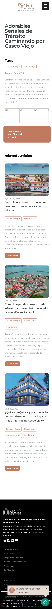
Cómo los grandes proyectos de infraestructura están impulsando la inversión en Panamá (26, 308)
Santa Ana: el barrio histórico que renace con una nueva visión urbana (26, 206)
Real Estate (30, 218)
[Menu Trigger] (45, 6)
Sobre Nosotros (11, 553)
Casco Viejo (29, 66)
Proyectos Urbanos (13, 557)
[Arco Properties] (26, 7)
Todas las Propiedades (15, 562)
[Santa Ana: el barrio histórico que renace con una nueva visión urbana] (27, 179)
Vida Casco (9, 580)
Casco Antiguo (13, 66)
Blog (6, 584)
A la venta (9, 566)
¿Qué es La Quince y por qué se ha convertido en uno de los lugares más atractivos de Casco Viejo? (26, 416)
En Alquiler (9, 570)
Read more (12, 255)
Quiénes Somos (12, 549)
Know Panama (13, 435)
